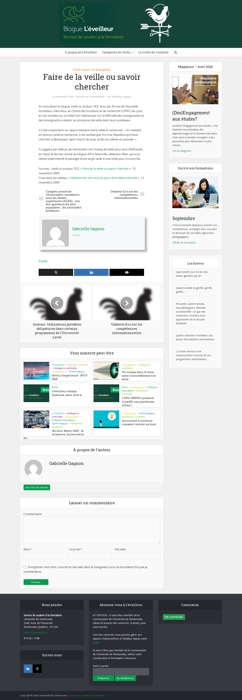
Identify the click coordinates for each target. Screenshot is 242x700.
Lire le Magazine (181, 150)
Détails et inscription (184, 242)
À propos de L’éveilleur (81, 52)
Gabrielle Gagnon (121, 96)
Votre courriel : (101, 666)
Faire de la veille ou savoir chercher (106, 169)
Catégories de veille (116, 52)
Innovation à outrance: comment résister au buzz (139, 422)
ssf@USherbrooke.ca (36, 632)
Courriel (75, 549)
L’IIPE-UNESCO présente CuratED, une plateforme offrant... (138, 401)
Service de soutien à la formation (87, 695)
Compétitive (58, 364)
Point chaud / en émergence (91, 70)
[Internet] (37, 668)
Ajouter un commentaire (90, 96)
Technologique (77, 371)
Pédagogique (59, 371)
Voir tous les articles (36, 487)
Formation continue (77, 364)
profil (96, 642)
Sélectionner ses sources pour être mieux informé (104, 178)
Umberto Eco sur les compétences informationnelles (124, 194)
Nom (28, 549)
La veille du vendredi (153, 52)
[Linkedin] (28, 668)
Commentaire (33, 514)
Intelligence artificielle (65, 368)
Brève (55, 387)
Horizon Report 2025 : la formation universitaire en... (54, 434)
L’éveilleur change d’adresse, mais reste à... (67, 392)
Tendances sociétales (133, 416)
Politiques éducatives (63, 420)
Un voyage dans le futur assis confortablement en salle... (139, 375)
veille (44, 261)
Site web (120, 549)
